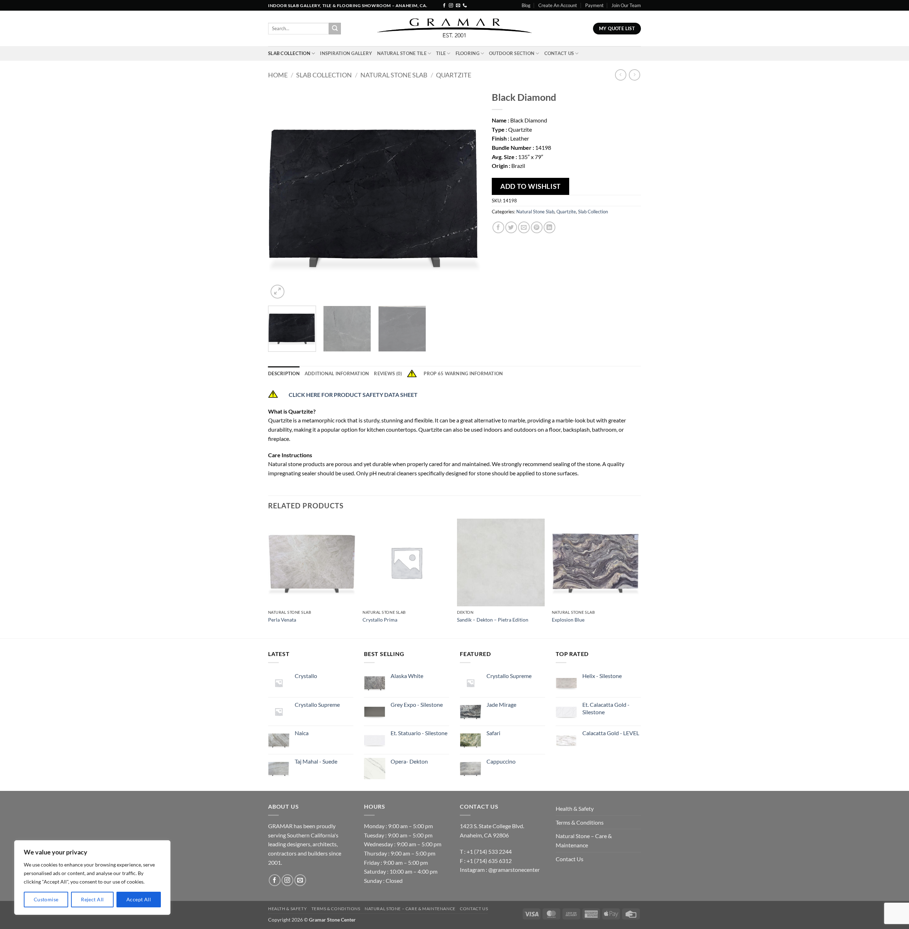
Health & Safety (575, 808)
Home (278, 75)
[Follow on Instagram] (451, 5)
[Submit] (335, 29)
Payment (594, 5)
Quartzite (453, 75)
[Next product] (620, 74)
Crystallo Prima (380, 620)
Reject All (92, 899)
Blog (526, 5)
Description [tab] (284, 373)
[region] (92, 877)
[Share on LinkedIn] (549, 227)
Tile (441, 53)
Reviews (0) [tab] (388, 373)
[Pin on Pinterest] (537, 227)
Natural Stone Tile (401, 53)
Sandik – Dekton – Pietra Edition (492, 620)
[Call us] (465, 5)
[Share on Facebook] (498, 227)
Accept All (138, 899)
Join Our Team (626, 5)
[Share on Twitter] (511, 227)
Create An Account (557, 5)
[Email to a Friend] (524, 227)
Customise (46, 899)
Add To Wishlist (530, 186)
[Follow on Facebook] (444, 5)
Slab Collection (289, 53)
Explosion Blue (568, 620)
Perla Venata (282, 620)
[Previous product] (634, 74)
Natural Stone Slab (394, 75)
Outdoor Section (511, 53)
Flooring (467, 53)
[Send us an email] (458, 5)
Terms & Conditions (580, 822)
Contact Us (559, 53)
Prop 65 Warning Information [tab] (463, 373)
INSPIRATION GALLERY (346, 53)
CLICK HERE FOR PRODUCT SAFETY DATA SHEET (354, 394)
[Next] (468, 194)
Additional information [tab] (337, 373)
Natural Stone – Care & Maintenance (584, 840)
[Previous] (281, 194)
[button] (277, 292)
